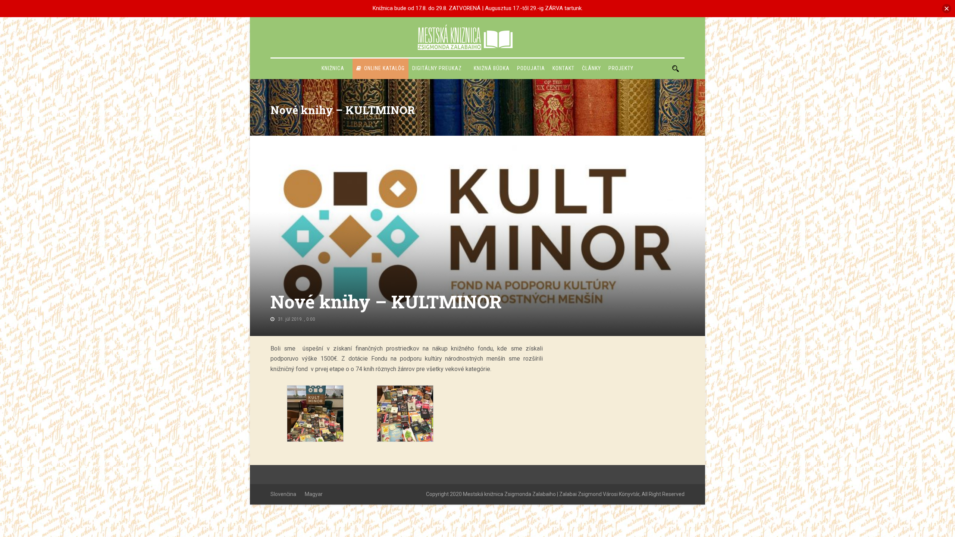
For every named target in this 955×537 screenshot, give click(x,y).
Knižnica (333, 68)
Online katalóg (384, 68)
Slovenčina (283, 494)
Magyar (314, 494)
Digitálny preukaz (437, 68)
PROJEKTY (620, 68)
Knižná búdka (492, 68)
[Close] (946, 8)
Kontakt (563, 68)
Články (591, 68)
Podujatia (531, 68)
